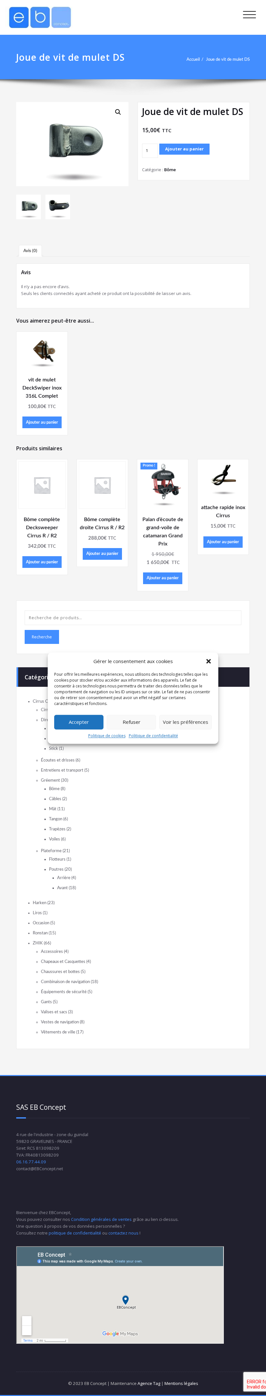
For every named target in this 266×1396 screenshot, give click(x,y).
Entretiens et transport (62, 770)
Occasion (41, 923)
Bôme (170, 170)
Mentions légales (181, 1383)
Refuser (131, 722)
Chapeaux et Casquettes (63, 961)
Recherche (42, 637)
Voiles (54, 839)
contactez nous (123, 1233)
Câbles (55, 799)
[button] (208, 661)
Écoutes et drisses (58, 760)
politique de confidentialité (75, 1233)
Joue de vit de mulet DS (228, 59)
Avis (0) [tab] (30, 251)
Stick (53, 748)
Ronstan (40, 933)
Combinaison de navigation (65, 982)
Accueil (193, 59)
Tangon (55, 819)
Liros (37, 913)
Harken (39, 903)
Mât (52, 809)
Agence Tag (149, 1383)
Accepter (79, 722)
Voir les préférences (185, 722)
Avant (62, 888)
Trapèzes (57, 829)
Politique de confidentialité (153, 735)
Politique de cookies (107, 735)
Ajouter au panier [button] (42, 422)
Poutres (56, 869)
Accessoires (52, 951)
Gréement (50, 780)
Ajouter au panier (184, 149)
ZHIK (38, 943)
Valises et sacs (54, 1012)
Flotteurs (57, 859)
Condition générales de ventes (101, 1219)
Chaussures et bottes (60, 971)
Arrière (63, 878)
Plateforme (51, 851)
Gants (46, 1002)
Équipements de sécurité (64, 992)
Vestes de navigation (60, 1022)
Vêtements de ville (58, 1032)
